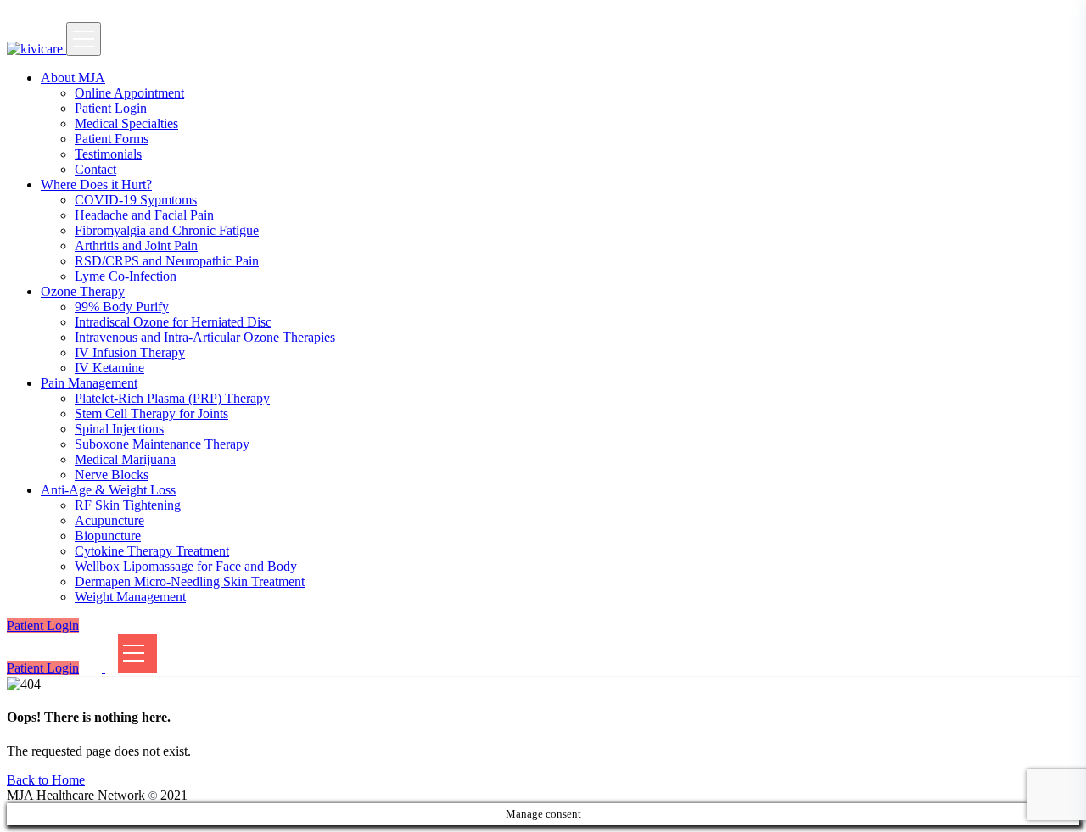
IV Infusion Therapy (130, 352)
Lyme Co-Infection (125, 276)
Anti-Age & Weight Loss (108, 490)
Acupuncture (109, 520)
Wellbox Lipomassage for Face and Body (186, 566)
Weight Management (130, 596)
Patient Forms (111, 138)
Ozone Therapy (83, 291)
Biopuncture (108, 535)
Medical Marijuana (125, 459)
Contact (95, 169)
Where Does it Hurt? (96, 184)
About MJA (73, 77)
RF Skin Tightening (128, 505)
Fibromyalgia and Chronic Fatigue (167, 230)
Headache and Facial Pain (144, 215)
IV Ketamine (109, 367)
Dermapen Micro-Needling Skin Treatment (190, 581)
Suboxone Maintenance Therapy (162, 444)
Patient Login (111, 108)
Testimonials (108, 154)
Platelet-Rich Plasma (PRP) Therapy (172, 398)
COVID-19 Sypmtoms (136, 200)
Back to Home (46, 780)
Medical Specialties (126, 123)
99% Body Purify (122, 306)
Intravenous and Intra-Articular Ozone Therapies (205, 337)
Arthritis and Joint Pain (136, 245)
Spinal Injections (119, 429)
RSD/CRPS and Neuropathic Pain (167, 261)
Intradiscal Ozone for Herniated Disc (173, 322)
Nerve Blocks (111, 474)
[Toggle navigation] (83, 39)
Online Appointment (129, 93)
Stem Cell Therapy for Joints (151, 413)
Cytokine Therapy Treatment (152, 551)
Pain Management (89, 383)
